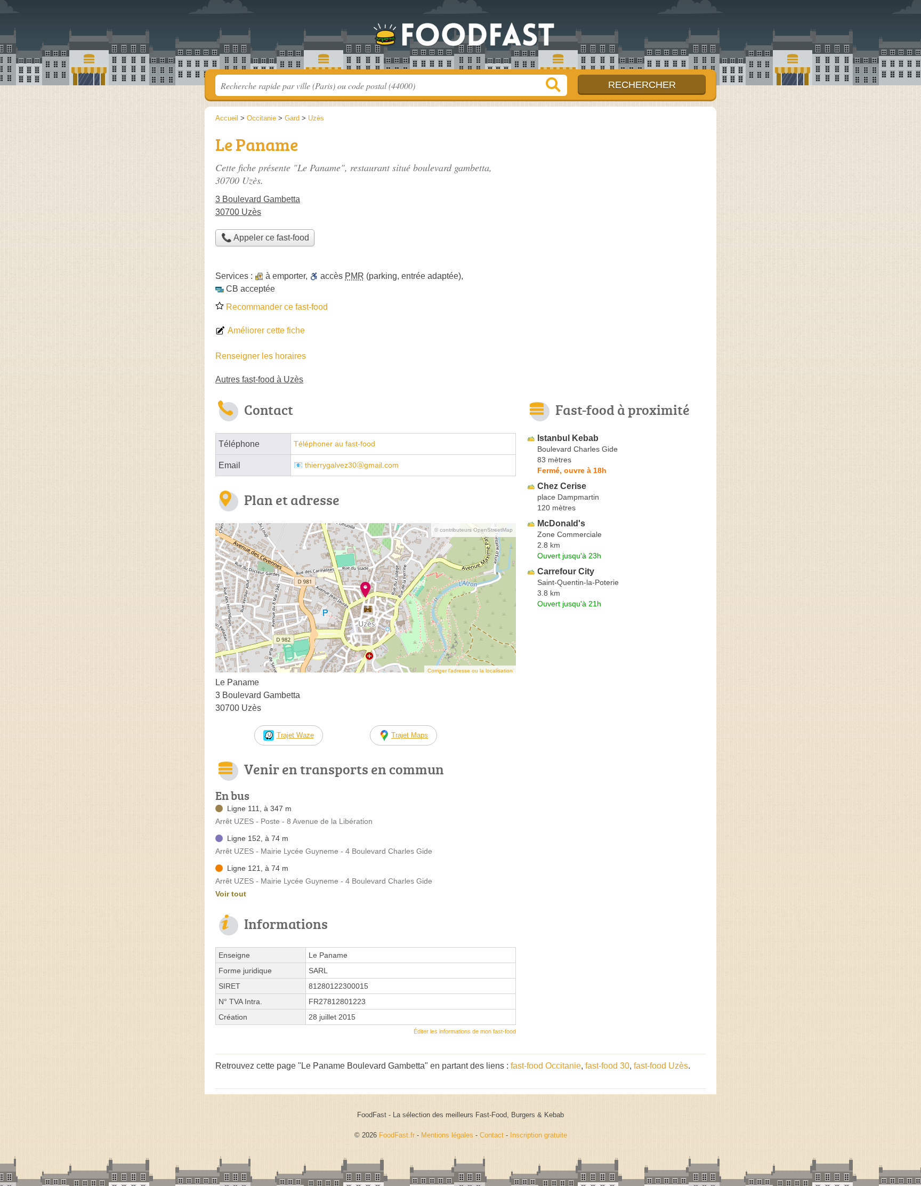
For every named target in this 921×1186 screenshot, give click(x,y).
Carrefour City (565, 571)
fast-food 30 (607, 1065)
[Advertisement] (616, 860)
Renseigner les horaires (260, 355)
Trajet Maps (409, 735)
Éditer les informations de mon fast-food (465, 1031)
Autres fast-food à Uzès (259, 379)
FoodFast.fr (460, 38)
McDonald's (561, 523)
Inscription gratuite (538, 1135)
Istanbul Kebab (568, 438)
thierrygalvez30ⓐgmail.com (352, 465)
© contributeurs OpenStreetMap (473, 530)
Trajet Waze (295, 735)
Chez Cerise (561, 486)
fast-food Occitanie (546, 1065)
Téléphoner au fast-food (334, 444)
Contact (492, 1135)
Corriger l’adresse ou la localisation (470, 671)
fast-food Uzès (661, 1065)
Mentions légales (447, 1135)
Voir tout (230, 894)
